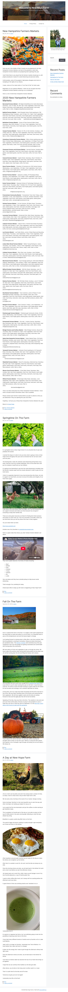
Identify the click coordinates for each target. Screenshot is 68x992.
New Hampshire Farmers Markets (21, 31)
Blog (5, 407)
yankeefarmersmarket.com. (26, 529)
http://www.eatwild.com (9, 526)
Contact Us (41, 23)
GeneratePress (42, 989)
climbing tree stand (34, 683)
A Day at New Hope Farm (16, 757)
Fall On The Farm (12, 601)
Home (25, 23)
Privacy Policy (33, 23)
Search (52, 57)
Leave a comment (8, 409)
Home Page (11, 404)
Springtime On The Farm (16, 417)
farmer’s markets (20, 642)
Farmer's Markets (10, 407)
